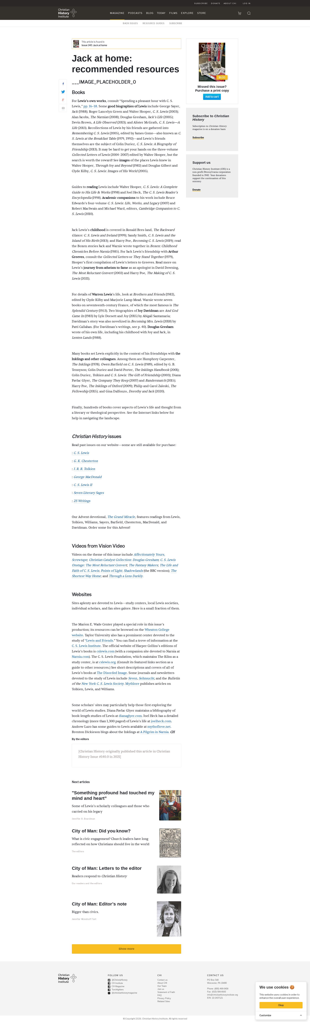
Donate (215, 3)
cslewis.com (105, 651)
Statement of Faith (166, 992)
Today (161, 13)
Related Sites (163, 1001)
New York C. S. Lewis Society (102, 684)
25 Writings (82, 501)
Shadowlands (133, 571)
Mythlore (132, 684)
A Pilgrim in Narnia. (154, 732)
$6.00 (222, 77)
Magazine (117, 13)
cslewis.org (107, 662)
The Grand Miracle (121, 517)
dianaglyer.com (130, 716)
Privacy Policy (164, 998)
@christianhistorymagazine (124, 993)
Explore (187, 13)
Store (201, 13)
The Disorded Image (112, 673)
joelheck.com (161, 721)
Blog (149, 13)
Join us (160, 989)
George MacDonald (88, 477)
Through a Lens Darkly (126, 576)
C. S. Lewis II (83, 485)
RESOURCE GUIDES (154, 23)
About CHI (230, 3)
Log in (247, 3)
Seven (132, 678)
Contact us (162, 980)
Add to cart (212, 96)
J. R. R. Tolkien (84, 469)
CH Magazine (117, 986)
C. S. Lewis (81, 453)
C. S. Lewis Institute (86, 646)
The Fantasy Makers (143, 565)
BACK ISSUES (130, 23)
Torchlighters (117, 989)
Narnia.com (80, 657)
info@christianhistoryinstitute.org (222, 995)
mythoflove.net (158, 727)
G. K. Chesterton (86, 461)
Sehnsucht (146, 678)
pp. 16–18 (90, 106)
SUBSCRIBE (175, 23)
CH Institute (117, 983)
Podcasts (135, 13)
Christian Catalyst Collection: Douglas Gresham (123, 560)
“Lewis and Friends (99, 641)
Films (173, 13)
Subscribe (201, 3)
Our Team (162, 986)
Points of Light (111, 571)
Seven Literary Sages (89, 493)
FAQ (159, 995)
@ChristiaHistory (119, 980)
